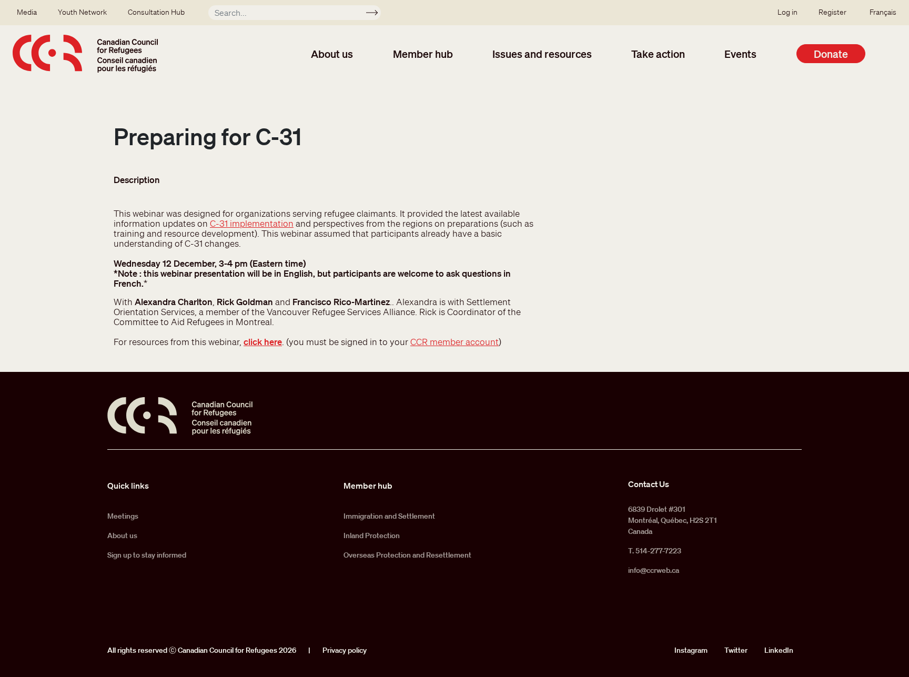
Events (740, 53)
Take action (658, 53)
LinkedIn (778, 650)
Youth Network (82, 12)
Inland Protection (372, 535)
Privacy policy (344, 650)
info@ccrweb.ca (653, 570)
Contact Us (648, 484)
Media (27, 12)
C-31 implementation (252, 223)
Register (832, 12)
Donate (831, 53)
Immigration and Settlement (389, 516)
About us (332, 53)
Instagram (691, 650)
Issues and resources (542, 53)
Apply (376, 14)
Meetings (122, 516)
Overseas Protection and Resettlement (407, 555)
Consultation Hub (156, 12)
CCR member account (454, 341)
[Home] (85, 53)
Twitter (736, 650)
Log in (787, 12)
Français (883, 12)
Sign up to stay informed (146, 555)
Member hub (423, 53)
